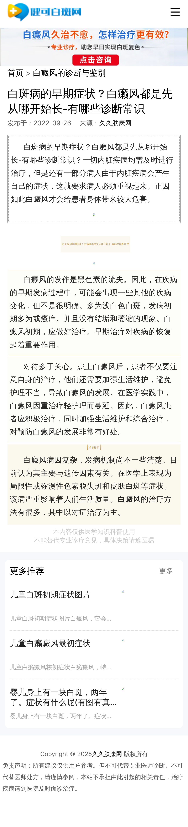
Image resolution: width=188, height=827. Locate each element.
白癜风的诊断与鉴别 (69, 73)
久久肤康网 (115, 123)
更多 (166, 571)
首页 (15, 73)
